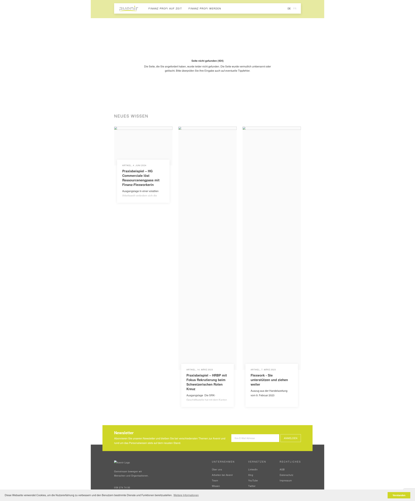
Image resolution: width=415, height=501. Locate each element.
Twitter (252, 486)
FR (294, 8)
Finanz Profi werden (205, 8)
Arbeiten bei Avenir (222, 475)
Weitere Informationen (186, 495)
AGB (282, 469)
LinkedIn (253, 469)
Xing (250, 475)
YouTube (253, 480)
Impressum (286, 480)
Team (215, 480)
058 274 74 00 (122, 487)
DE (289, 8)
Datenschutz (286, 475)
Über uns (217, 469)
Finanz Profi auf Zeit (165, 8)
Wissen (216, 486)
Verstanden (399, 495)
